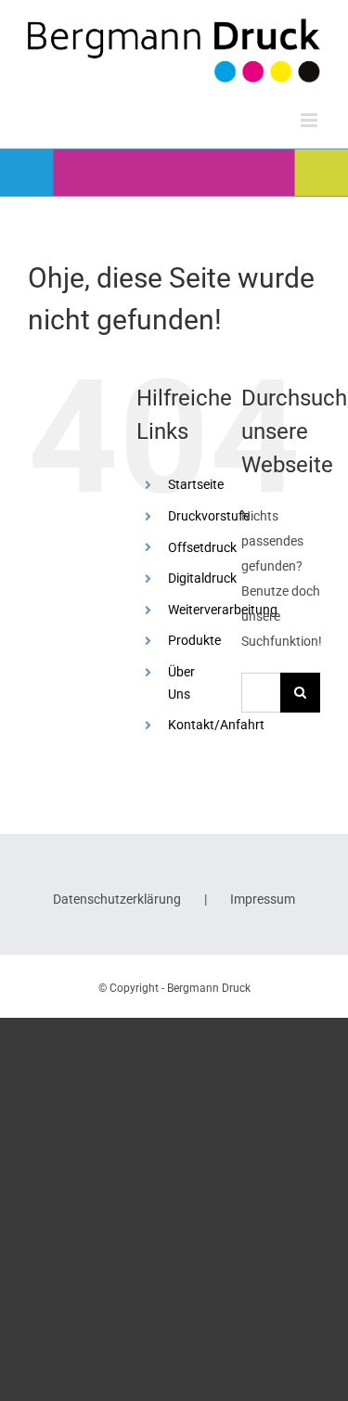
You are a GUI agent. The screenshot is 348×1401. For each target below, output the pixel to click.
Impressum (262, 899)
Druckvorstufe (209, 515)
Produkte (194, 640)
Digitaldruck (202, 578)
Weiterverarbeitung (222, 609)
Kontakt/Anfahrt (216, 724)
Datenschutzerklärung (117, 899)
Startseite (196, 484)
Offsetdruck (202, 547)
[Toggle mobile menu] (310, 120)
